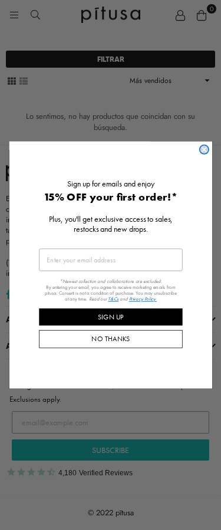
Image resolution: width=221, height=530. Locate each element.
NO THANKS (110, 339)
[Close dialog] (203, 149)
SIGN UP (111, 316)
